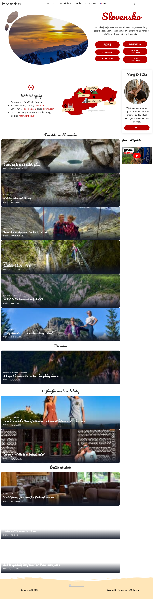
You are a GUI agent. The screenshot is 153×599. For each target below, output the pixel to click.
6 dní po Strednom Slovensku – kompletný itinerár (31, 375)
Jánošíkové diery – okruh (17, 265)
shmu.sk (40, 105)
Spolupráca (90, 3)
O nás (78, 3)
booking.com (30, 108)
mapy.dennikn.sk (27, 115)
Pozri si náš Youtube (131, 140)
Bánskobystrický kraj (10, 372)
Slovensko (17, 296)
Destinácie (63, 3)
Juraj (7, 303)
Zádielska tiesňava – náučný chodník (23, 299)
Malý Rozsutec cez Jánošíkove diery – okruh (28, 332)
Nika (7, 169)
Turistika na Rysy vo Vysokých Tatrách (25, 232)
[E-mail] (19, 3)
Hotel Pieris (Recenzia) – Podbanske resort (28, 497)
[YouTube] (11, 3)
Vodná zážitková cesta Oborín (19, 531)
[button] (134, 4)
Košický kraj (7, 296)
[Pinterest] (15, 3)
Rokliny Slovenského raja (17, 198)
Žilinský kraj (7, 262)
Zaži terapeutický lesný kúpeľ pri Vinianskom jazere (31, 564)
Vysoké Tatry (8, 161)
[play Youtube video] (137, 155)
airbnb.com (48, 108)
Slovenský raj (8, 195)
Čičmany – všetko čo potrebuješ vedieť (23, 454)
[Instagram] (7, 3)
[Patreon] (3, 3)
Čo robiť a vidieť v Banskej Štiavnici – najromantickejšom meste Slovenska (44, 420)
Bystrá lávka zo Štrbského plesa (21, 164)
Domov (51, 3)
